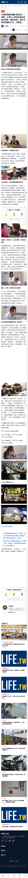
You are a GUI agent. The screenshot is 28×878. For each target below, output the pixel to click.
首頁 (2, 5)
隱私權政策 (12, 861)
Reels (20, 876)
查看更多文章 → (12, 612)
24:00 (8, 437)
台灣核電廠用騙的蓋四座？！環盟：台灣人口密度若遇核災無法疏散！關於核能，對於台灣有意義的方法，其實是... (14, 535)
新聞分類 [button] (3, 846)
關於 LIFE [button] (3, 855)
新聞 (6, 5)
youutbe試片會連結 (6, 526)
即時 (8, 875)
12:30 (18, 440)
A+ (16, 29)
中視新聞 (16, 549)
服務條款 (16, 861)
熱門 (14, 875)
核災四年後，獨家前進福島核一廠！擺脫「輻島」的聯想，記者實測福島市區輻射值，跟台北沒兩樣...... (14, 543)
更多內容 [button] (3, 850)
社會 (9, 5)
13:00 (18, 434)
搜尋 (25, 875)
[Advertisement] (14, 117)
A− (11, 29)
